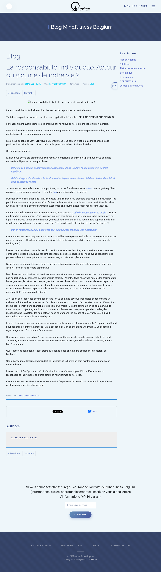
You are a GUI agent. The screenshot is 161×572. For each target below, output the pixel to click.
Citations (125, 64)
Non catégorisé (128, 59)
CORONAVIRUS (128, 81)
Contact (97, 545)
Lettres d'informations (131, 85)
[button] (139, 6)
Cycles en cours (41, 545)
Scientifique (126, 72)
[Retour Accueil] (80, 6)
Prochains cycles (71, 545)
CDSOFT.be (92, 559)
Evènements (126, 77)
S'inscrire (80, 515)
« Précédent (14, 93)
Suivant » (29, 93)
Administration (120, 545)
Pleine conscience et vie (29, 395)
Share (94, 411)
